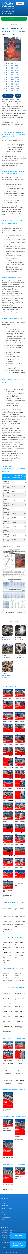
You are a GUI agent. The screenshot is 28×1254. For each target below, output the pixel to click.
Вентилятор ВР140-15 (8, 845)
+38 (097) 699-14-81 (9, 9)
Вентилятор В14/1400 (6, 822)
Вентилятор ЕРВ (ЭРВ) (19, 756)
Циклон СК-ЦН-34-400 (12, 65)
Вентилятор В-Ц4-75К (19, 745)
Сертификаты (5, 1238)
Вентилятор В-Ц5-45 (8, 779)
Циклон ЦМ (20, 1096)
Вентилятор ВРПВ (20, 932)
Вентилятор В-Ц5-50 (20, 779)
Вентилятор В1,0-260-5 (7, 994)
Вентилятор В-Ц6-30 (8, 957)
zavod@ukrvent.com (9, 13)
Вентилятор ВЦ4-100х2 (19, 733)
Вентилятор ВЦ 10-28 (8, 768)
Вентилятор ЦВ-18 (20, 788)
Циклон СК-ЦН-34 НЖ (12, 90)
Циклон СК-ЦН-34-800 (12, 72)
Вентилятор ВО (20, 980)
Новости (4, 1252)
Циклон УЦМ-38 (20, 1113)
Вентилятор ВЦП (8, 932)
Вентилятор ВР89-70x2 (19, 722)
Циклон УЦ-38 (8, 1113)
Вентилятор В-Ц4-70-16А (7, 722)
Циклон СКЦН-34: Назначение (14, 612)
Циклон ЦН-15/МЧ (8, 1083)
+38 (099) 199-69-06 (9, 11)
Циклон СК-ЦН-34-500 (12, 67)
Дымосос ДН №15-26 (19, 1031)
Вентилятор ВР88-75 (7, 710)
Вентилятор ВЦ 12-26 (20, 800)
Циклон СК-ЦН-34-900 (12, 74)
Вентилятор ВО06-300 (7, 975)
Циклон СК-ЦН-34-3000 (12, 88)
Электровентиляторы (20, 856)
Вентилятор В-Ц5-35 (20, 767)
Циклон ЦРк (8, 1109)
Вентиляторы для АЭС (7, 891)
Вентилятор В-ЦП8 (20, 954)
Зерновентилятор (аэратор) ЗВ (7, 789)
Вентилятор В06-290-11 (7, 989)
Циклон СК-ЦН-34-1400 (12, 79)
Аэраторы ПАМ (6, 657)
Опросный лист (8, 95)
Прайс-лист (14, 19)
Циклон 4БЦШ (20, 1106)
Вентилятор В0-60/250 (19, 845)
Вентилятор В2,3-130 (19, 975)
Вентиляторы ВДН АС (7, 1054)
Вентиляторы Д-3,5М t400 (6, 1039)
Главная (4, 1233)
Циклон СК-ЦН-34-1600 (12, 81)
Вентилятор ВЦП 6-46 (20, 921)
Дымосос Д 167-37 (20, 1035)
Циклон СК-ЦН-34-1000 (12, 76)
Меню (20, 3)
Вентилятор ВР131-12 (8, 856)
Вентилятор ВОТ (8, 985)
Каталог (18, 95)
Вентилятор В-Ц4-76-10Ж (7, 756)
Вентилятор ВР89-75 (19, 710)
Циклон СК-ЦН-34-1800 (12, 83)
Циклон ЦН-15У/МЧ (8, 1096)
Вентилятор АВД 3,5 (20, 811)
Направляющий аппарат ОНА (19, 1059)
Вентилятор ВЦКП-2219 (6, 879)
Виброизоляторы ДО (7, 902)
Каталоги (4, 1236)
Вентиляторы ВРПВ (20, 657)
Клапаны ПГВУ (8, 1058)
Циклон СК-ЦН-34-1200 (12, 78)
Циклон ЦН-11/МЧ (20, 1083)
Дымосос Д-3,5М (8, 1035)
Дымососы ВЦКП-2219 (17, 1039)
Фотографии (5, 1244)
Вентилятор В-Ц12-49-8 (20, 822)
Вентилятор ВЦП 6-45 (8, 943)
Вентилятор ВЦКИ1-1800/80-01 (20, 868)
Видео (3, 1247)
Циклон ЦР (20, 1093)
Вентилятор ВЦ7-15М (19, 833)
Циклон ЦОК (8, 1116)
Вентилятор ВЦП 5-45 (8, 921)
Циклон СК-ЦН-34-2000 (12, 85)
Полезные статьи (6, 1249)
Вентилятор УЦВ (20, 878)
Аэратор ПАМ (20, 985)
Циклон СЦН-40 (6, 639)
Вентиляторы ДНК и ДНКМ (20, 1044)
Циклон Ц (7, 1103)
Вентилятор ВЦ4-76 (20, 698)
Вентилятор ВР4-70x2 (7, 733)
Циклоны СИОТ (8, 1099)
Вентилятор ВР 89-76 (8, 699)
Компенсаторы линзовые (7, 1064)
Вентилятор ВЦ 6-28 (8, 800)
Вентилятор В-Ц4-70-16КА (7, 745)
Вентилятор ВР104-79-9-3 (8, 868)
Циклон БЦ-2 (20, 1099)
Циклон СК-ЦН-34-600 (12, 69)
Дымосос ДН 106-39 (8, 1030)
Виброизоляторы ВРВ (19, 891)
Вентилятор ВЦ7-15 (8, 833)
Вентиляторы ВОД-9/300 (6, 1049)
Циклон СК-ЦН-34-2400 (12, 86)
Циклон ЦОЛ (8, 1106)
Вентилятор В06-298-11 (19, 989)
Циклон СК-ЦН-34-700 (12, 70)
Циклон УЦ (20, 1103)
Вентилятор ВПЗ (8, 954)
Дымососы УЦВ (8, 1044)
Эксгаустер (20, 1053)
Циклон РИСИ (20, 1109)
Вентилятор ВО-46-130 (8, 980)
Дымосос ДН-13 (19, 640)
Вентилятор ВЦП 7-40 (20, 943)
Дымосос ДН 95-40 (20, 1025)
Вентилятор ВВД (8, 811)
